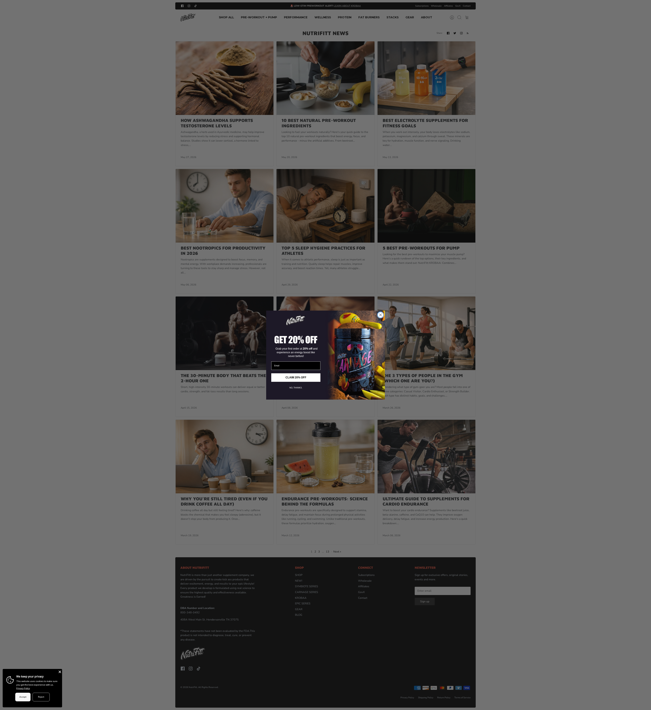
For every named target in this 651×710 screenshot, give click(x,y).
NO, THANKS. (295, 388)
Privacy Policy (23, 688)
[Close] (59, 671)
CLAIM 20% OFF (295, 377)
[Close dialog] (380, 315)
